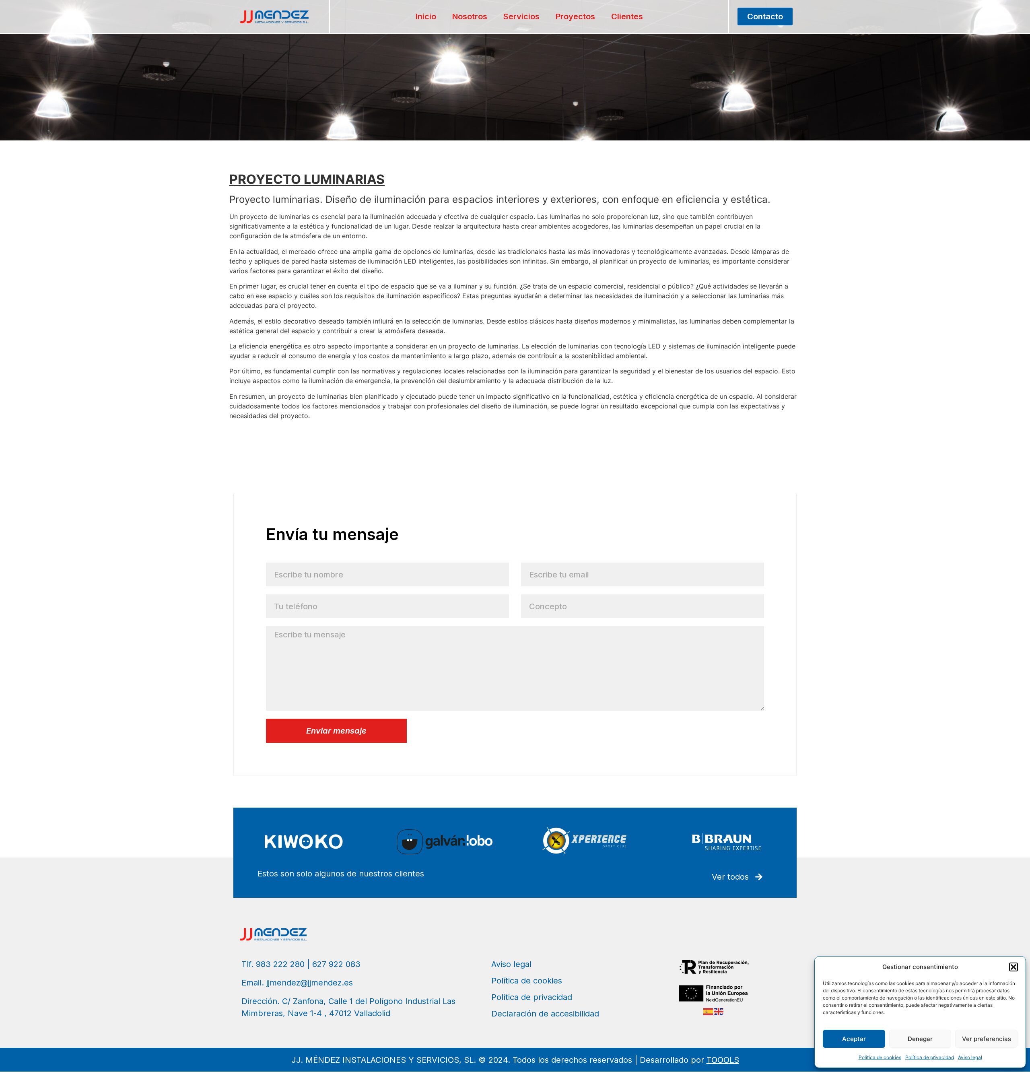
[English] (719, 1011)
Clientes (627, 16)
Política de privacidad (929, 1057)
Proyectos (575, 16)
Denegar (920, 1039)
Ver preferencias (986, 1039)
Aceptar (854, 1039)
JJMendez (245, 431)
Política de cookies (880, 1057)
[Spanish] (708, 1011)
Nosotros (469, 16)
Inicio (426, 16)
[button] (1013, 967)
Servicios (521, 16)
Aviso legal (970, 1057)
